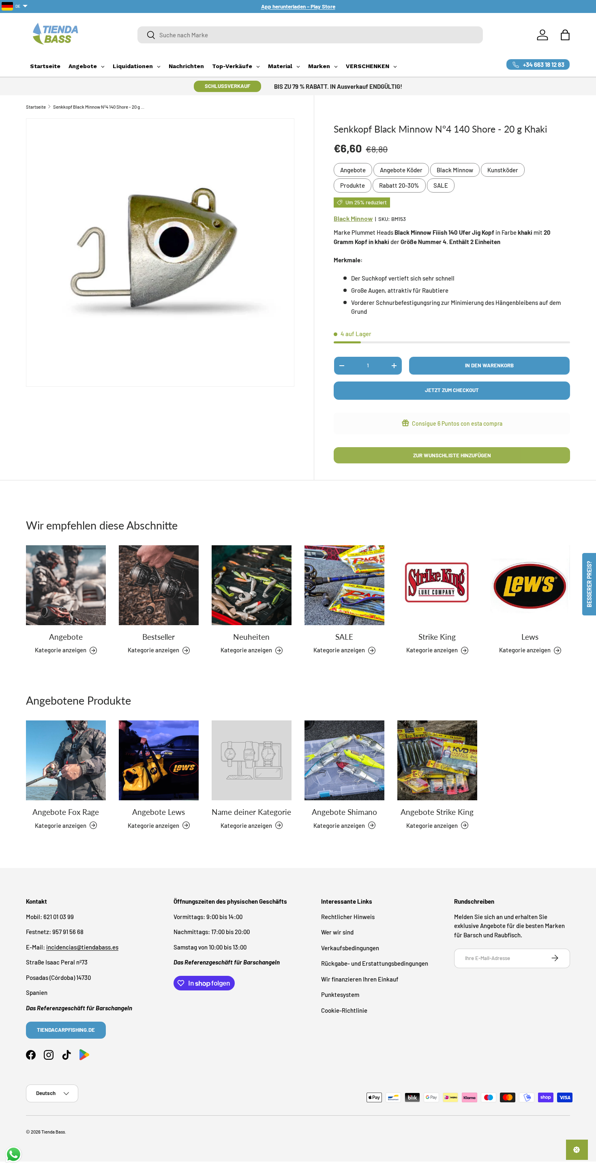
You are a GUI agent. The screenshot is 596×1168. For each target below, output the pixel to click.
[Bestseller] (159, 585)
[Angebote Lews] (159, 760)
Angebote (353, 170)
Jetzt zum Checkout (452, 390)
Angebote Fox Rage (65, 812)
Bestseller (158, 636)
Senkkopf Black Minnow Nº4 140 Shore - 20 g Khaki (98, 106)
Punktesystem (340, 994)
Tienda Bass (53, 1131)
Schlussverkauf (227, 86)
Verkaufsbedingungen (350, 947)
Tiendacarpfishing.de (66, 1029)
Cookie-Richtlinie (344, 1010)
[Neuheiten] (252, 585)
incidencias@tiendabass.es (82, 946)
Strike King (437, 636)
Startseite (36, 106)
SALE (440, 185)
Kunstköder (502, 170)
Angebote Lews (158, 812)
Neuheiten (251, 636)
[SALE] (344, 585)
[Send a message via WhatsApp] (13, 1154)
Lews (529, 636)
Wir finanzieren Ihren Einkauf (360, 978)
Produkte (352, 185)
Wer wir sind (337, 932)
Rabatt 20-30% (399, 185)
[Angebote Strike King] (437, 760)
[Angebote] (66, 585)
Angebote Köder (401, 170)
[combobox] (310, 34)
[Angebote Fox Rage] (66, 760)
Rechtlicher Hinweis (348, 916)
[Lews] (530, 585)
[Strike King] (437, 585)
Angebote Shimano (344, 812)
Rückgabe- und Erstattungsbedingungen (374, 963)
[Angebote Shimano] (344, 760)
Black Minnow (455, 170)
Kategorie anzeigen (246, 825)
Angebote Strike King (437, 812)
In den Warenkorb (489, 365)
